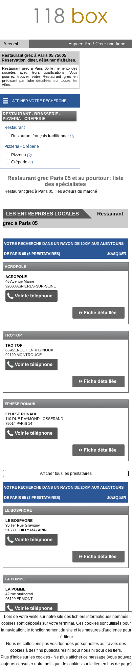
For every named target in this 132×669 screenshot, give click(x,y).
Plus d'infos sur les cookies (25, 657)
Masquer (116, 254)
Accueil (10, 43)
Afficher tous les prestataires (66, 473)
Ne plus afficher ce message (79, 657)
